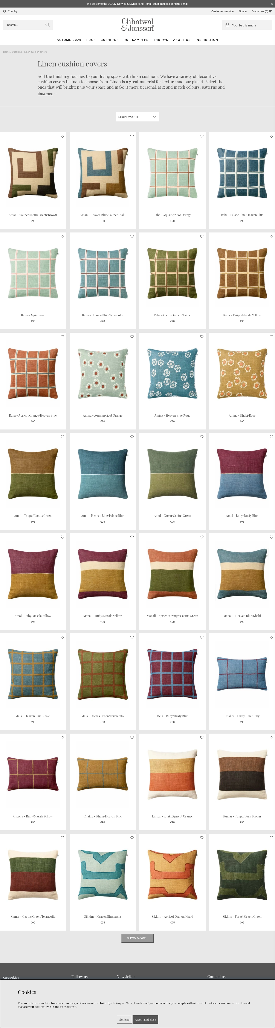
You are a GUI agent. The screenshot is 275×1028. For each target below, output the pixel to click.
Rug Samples (136, 40)
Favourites (260, 11)
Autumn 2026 (69, 40)
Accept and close (145, 1019)
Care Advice (11, 977)
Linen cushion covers (35, 52)
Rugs (91, 40)
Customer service (222, 11)
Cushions (110, 40)
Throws (160, 40)
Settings (124, 1019)
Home (6, 52)
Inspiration (207, 40)
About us (182, 40)
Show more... (137, 938)
